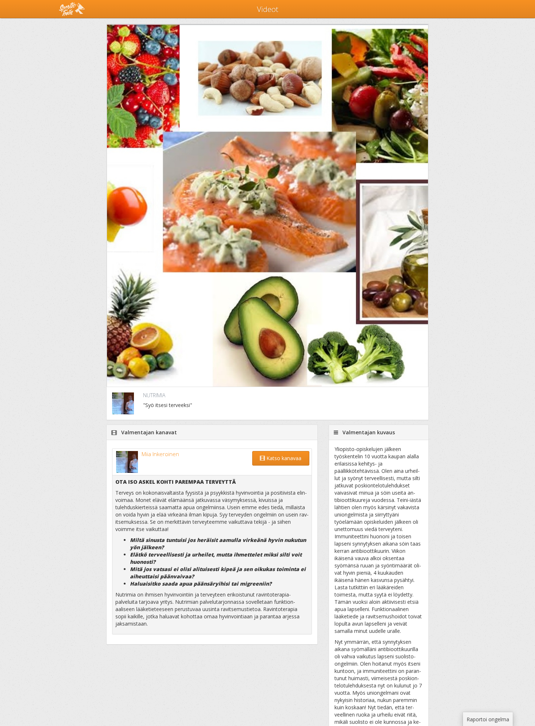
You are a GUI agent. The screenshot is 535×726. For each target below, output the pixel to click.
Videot (267, 9)
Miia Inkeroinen (160, 454)
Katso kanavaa (283, 458)
